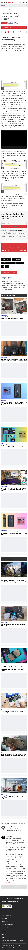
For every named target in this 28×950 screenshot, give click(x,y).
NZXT (13, 263)
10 (9, 247)
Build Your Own (6, 259)
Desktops (4, 9)
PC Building (10, 9)
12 (15, 247)
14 (22, 247)
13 (18, 247)
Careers (3, 937)
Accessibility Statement (7, 924)
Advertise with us (6, 928)
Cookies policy (5, 921)
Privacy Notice (20, 232)
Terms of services (18, 230)
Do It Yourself (16, 259)
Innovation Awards (13, 5)
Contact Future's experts (7, 915)
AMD (7, 266)
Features (4, 23)
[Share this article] (2, 32)
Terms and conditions (7, 912)
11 (12, 247)
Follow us (16, 31)
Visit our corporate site (12, 901)
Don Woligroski (12, 22)
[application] (14, 138)
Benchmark (20, 263)
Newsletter (24, 31)
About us (4, 931)
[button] (26, 2)
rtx (3, 266)
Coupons (4, 934)
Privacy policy (5, 918)
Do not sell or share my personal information (12, 940)
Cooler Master (6, 263)
